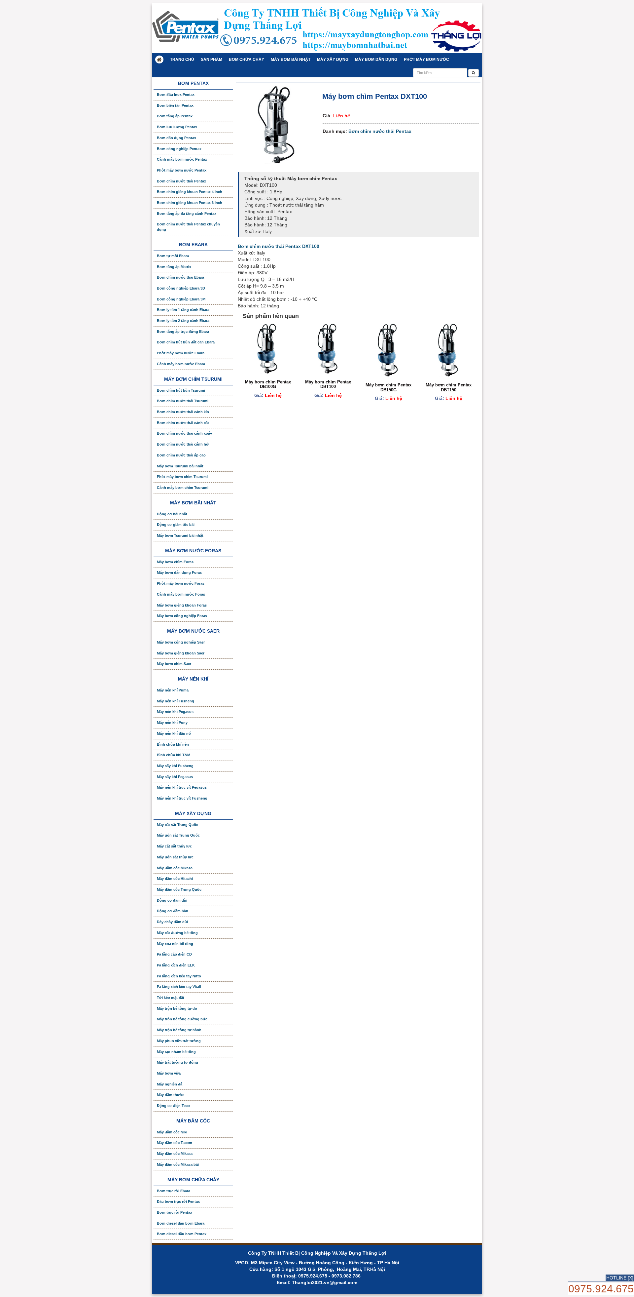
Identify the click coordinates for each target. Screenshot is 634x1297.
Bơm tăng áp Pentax (175, 116)
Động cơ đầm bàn (172, 911)
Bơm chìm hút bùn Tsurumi (181, 390)
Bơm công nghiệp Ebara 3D (181, 288)
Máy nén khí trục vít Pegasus (182, 787)
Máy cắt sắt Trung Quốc (177, 825)
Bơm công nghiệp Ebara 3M (181, 299)
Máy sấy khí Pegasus (175, 777)
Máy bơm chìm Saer (174, 664)
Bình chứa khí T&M (173, 755)
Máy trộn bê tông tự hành (179, 1030)
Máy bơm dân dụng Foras (179, 572)
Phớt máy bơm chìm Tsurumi (182, 477)
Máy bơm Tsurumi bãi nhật (180, 466)
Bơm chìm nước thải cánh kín (183, 412)
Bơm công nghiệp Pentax (179, 149)
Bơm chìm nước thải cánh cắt (183, 423)
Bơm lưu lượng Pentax (177, 127)
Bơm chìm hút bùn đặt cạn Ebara (186, 342)
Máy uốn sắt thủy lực (175, 857)
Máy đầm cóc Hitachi (175, 879)
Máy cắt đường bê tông (177, 933)
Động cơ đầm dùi (172, 900)
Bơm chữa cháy (246, 59)
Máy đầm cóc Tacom (174, 1143)
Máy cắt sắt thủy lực (174, 846)
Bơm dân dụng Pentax (176, 138)
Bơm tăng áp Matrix (174, 267)
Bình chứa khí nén (173, 744)
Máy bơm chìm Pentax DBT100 (328, 384)
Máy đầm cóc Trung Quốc (179, 889)
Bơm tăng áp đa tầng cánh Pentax (186, 214)
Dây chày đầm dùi (172, 922)
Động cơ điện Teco (173, 1106)
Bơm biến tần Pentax (175, 105)
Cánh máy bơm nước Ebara (181, 364)
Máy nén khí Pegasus (175, 712)
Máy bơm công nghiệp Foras (182, 616)
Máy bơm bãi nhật (290, 59)
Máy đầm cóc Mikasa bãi (178, 1164)
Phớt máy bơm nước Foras (180, 583)
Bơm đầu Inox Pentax (175, 95)
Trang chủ (182, 59)
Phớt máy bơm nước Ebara (180, 353)
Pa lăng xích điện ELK (176, 965)
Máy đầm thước (170, 1095)
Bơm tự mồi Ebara (173, 256)
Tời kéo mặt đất (170, 998)
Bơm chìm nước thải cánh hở (183, 444)
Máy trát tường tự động (177, 1062)
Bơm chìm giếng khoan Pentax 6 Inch (189, 203)
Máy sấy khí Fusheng (175, 766)
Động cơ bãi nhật (172, 514)
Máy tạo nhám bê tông (176, 1052)
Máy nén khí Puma (173, 690)
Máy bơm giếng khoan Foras (182, 605)
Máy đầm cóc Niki (172, 1132)
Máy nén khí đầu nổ (174, 733)
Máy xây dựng (332, 59)
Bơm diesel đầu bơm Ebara (180, 1223)
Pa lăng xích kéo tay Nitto (179, 976)
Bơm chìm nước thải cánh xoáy (184, 433)
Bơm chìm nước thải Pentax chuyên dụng (188, 226)
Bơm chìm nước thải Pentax (379, 131)
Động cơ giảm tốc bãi (175, 525)
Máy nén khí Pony (172, 723)
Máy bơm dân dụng (376, 59)
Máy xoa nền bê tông (175, 944)
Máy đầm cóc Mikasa (175, 868)
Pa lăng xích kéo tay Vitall (179, 987)
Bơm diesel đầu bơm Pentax (181, 1234)
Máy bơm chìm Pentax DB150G (388, 387)
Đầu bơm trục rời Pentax (178, 1201)
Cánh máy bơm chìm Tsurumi (182, 488)
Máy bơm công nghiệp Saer (181, 642)
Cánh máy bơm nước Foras (181, 594)
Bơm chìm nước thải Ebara (180, 277)
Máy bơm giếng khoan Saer (180, 653)
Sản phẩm (211, 59)
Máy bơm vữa (169, 1073)
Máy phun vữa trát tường (179, 1041)
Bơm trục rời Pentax (174, 1212)
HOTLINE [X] (619, 1277)
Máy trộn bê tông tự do (177, 1008)
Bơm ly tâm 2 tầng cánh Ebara (183, 321)
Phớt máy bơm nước (426, 59)
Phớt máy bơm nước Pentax (181, 170)
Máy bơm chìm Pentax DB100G (268, 384)
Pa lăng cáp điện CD (174, 954)
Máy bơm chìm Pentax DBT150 (449, 387)
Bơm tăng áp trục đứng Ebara (183, 332)
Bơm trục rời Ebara (173, 1191)
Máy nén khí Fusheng (175, 701)
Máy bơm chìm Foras (175, 562)
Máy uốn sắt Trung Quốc (178, 835)
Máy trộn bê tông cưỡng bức (182, 1019)
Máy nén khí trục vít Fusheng (182, 798)
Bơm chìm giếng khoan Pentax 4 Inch (189, 192)
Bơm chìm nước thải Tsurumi (182, 401)
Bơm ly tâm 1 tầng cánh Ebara (183, 310)
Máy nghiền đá (169, 1084)
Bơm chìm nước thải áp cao (181, 455)
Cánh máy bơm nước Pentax (182, 159)
